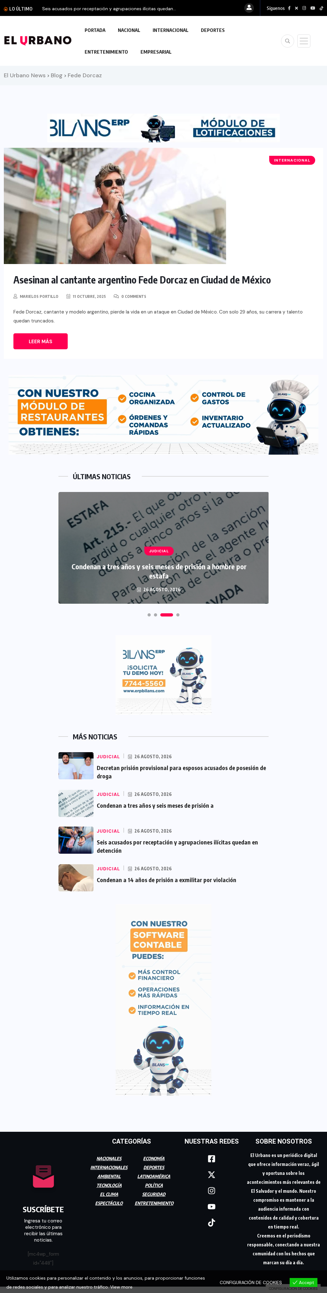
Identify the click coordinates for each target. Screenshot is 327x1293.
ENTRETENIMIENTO (106, 52)
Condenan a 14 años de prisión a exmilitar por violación (166, 879)
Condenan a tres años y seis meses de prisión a (155, 805)
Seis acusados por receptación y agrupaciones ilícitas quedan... (109, 8)
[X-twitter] (212, 1175)
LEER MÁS (40, 341)
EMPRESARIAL (156, 52)
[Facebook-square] (212, 1159)
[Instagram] (212, 1191)
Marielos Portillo (39, 296)
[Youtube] (212, 1207)
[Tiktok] (212, 1223)
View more (121, 1287)
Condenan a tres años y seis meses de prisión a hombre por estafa (159, 571)
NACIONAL (129, 30)
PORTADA (95, 30)
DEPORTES (213, 30)
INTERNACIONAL (170, 30)
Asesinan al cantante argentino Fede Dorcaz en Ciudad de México (142, 280)
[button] (149, 614)
